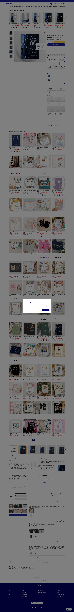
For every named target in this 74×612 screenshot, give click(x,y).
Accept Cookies (46, 310)
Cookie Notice (37, 306)
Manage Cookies (38, 310)
